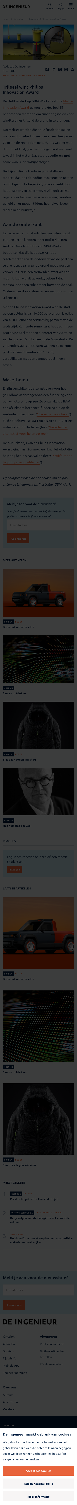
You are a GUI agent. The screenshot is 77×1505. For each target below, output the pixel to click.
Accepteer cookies (38, 1471)
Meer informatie (38, 1496)
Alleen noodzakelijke (38, 1483)
